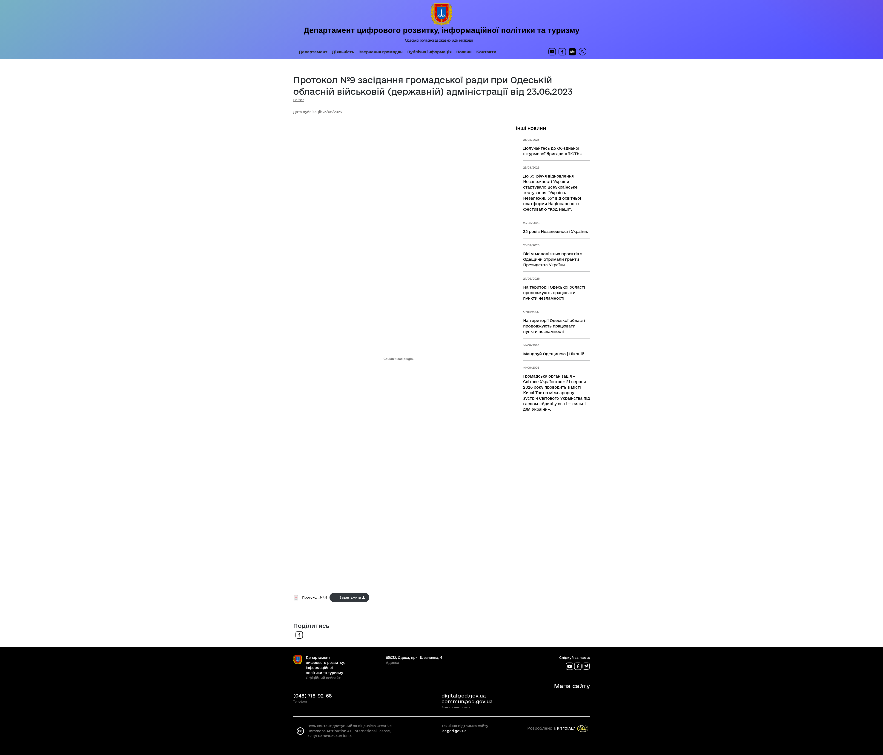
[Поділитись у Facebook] (299, 634)
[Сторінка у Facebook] (562, 51)
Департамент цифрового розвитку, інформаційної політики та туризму (441, 30)
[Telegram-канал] (586, 666)
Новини (464, 52)
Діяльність (343, 52)
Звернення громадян (381, 52)
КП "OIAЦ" (566, 728)
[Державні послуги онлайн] (571, 51)
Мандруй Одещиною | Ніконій (553, 354)
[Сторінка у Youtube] (552, 51)
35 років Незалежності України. (555, 231)
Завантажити (350, 597)
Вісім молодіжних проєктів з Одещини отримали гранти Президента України (552, 259)
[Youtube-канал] (570, 666)
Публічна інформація (429, 52)
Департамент (313, 52)
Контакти (486, 52)
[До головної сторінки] (441, 14)
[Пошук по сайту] (581, 51)
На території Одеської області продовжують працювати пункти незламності (554, 292)
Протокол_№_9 (314, 597)
